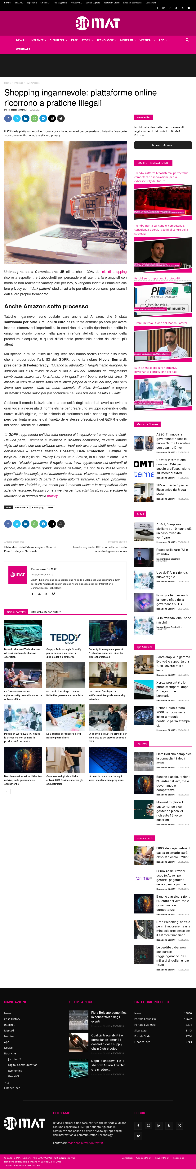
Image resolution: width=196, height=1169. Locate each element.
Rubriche (10, 1053)
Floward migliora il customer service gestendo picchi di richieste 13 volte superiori (169, 811)
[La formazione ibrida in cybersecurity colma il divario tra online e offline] (23, 675)
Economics (15, 1070)
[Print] (61, 118)
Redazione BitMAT (17, 109)
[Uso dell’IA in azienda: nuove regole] (144, 579)
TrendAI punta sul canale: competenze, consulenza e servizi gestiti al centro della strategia (161, 229)
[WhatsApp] (34, 118)
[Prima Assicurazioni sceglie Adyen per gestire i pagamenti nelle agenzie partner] (144, 878)
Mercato (126, 40)
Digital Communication (23, 1065)
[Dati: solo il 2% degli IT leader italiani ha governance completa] (65, 675)
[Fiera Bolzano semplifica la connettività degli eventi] (144, 761)
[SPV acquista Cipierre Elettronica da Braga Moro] (144, 492)
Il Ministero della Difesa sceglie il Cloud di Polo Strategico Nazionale (30, 549)
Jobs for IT (14, 1059)
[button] (187, 40)
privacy (52, 495)
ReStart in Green (112, 2)
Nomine (9, 1036)
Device (8, 1047)
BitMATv (19, 2)
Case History (80, 40)
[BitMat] (98, 23)
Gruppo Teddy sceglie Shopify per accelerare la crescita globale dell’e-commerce (63, 653)
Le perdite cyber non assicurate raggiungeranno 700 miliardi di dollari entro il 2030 (173, 956)
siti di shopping (114, 271)
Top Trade (32, 2)
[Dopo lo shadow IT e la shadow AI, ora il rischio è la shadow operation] (23, 633)
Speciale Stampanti (132, 2)
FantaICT (13, 1076)
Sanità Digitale (93, 2)
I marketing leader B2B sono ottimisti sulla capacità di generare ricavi (100, 549)
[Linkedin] (170, 8)
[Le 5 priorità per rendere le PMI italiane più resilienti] (65, 717)
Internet (36, 40)
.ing (6, 1082)
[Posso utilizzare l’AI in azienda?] (144, 557)
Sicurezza (57, 40)
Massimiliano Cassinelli (168, 558)
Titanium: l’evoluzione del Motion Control (160, 323)
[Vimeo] (189, 8)
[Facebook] (157, 8)
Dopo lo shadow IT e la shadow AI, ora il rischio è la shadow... (108, 1065)
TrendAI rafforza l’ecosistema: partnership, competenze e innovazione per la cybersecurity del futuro (161, 177)
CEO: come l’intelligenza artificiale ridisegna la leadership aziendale (107, 695)
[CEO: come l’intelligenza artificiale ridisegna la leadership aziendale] (108, 675)
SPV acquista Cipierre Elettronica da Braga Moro (172, 489)
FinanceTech (12, 1088)
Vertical (146, 40)
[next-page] (12, 791)
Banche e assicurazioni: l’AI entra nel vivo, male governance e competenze (23, 780)
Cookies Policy (143, 1157)
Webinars (23, 49)
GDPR (50, 507)
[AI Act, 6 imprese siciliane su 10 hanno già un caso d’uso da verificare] (144, 531)
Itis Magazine (60, 2)
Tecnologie (105, 40)
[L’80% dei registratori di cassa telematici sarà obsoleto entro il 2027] (144, 855)
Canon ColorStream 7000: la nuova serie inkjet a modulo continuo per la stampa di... (173, 716)
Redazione (178, 1157)
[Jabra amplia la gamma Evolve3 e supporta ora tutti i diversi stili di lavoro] (144, 664)
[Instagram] (164, 8)
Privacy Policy (162, 1157)
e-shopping (37, 507)
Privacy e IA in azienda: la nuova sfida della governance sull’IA (172, 599)
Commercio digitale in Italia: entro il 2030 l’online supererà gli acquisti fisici (64, 780)
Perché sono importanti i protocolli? (157, 278)
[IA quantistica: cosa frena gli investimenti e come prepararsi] (108, 760)
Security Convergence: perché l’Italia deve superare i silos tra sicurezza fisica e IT (106, 653)
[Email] (52, 118)
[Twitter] (182, 8)
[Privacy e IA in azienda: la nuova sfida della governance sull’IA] (144, 602)
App (161, 40)
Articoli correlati (16, 612)
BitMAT (7, 2)
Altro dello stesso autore (46, 612)
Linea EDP (45, 2)
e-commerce (21, 507)
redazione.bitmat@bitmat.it (85, 1143)
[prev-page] (6, 791)
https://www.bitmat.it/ (42, 574)
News (20, 40)
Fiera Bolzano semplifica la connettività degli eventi (174, 758)
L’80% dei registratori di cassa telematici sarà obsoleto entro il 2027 (173, 852)
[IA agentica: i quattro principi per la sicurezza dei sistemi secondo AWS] (108, 717)
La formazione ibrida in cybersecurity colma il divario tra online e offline (23, 695)
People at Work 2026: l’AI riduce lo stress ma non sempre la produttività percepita (22, 737)
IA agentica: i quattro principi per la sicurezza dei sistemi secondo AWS (108, 737)
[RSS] (176, 8)
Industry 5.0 (76, 2)
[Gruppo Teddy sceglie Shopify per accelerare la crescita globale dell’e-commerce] (65, 633)
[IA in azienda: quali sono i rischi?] (144, 625)
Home (7, 82)
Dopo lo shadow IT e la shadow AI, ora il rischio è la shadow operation (22, 653)
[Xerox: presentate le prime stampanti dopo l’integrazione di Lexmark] (144, 689)
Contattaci (151, 2)
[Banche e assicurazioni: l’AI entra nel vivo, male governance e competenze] (23, 760)
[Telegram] (43, 118)
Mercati (9, 1030)
